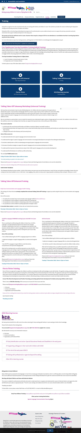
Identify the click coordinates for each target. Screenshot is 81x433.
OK (50, 430)
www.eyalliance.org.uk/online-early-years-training (37, 393)
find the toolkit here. (40, 198)
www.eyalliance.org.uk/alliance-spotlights (60, 393)
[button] (40, 341)
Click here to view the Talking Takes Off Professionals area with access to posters (19, 165)
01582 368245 (34, 327)
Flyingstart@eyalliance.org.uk (74, 1)
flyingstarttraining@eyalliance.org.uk (18, 327)
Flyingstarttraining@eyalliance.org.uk (33, 63)
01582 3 (32, 284)
